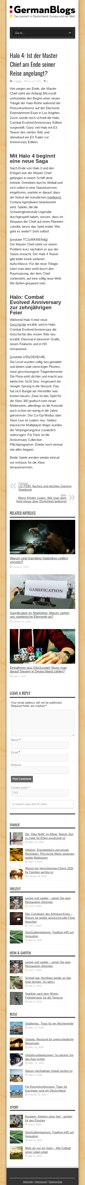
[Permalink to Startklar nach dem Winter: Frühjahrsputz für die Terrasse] (16, 1004)
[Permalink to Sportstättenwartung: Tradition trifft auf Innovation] (16, 942)
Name (14, 739)
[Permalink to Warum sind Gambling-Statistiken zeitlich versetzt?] (42, 553)
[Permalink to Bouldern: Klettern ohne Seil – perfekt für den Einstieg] (16, 1126)
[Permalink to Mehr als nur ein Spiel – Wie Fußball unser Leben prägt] (16, 1158)
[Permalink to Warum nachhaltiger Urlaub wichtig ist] (16, 1081)
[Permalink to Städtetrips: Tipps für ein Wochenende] (16, 1033)
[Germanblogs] (42, 14)
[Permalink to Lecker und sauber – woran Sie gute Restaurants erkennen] (16, 908)
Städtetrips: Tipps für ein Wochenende (49, 1023)
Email (14, 752)
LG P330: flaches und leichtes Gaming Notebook (45, 486)
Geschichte (18, 324)
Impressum (41, 1181)
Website (16, 765)
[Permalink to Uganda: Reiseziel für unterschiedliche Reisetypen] (16, 1049)
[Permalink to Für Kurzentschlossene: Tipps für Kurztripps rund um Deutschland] (16, 1097)
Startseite (28, 1181)
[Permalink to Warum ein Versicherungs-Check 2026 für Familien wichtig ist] (16, 878)
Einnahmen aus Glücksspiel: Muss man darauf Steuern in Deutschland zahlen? (38, 669)
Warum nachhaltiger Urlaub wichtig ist (49, 1071)
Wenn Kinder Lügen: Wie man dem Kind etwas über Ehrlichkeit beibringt (41, 498)
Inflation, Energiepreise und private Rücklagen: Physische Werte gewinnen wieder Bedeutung (49, 853)
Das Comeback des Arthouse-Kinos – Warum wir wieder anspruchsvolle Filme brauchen (50, 917)
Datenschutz (55, 1181)
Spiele (18, 81)
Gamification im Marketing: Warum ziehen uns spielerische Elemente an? (39, 614)
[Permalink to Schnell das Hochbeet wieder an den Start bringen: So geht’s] (16, 988)
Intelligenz (54, 197)
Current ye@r (20, 787)
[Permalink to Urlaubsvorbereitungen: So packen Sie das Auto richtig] (16, 1065)
